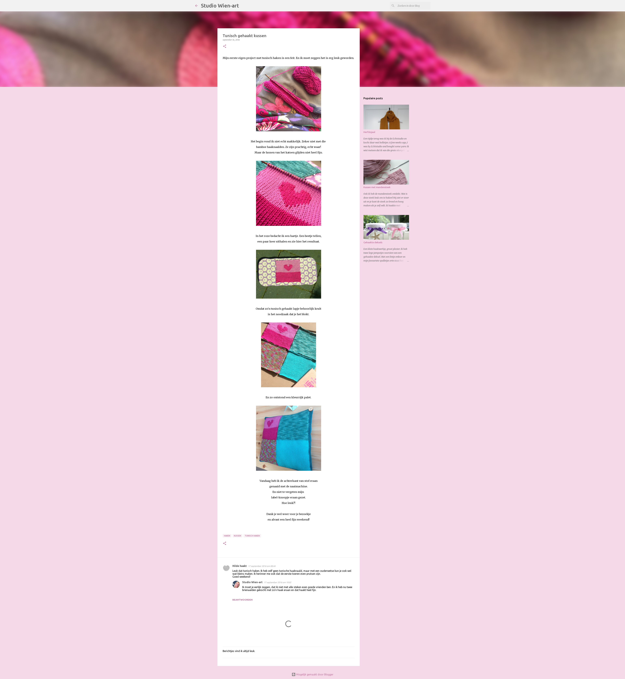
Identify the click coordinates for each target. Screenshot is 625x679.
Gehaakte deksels (372, 242)
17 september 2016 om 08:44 (261, 566)
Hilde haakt (239, 565)
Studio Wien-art (220, 5)
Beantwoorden (242, 599)
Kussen (237, 536)
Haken (227, 536)
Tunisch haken (252, 536)
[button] (225, 46)
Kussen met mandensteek (376, 187)
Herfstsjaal (369, 132)
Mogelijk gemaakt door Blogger (314, 674)
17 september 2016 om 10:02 (277, 582)
